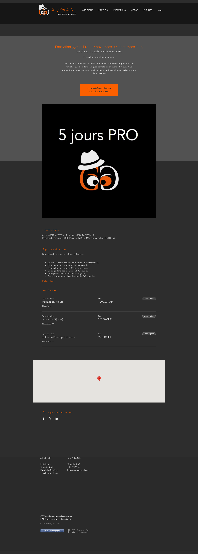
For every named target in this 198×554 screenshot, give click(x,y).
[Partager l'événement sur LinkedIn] (56, 418)
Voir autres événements (99, 91)
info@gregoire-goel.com (78, 470)
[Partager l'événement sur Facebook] (43, 418)
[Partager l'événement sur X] (50, 418)
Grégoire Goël (62, 10)
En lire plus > (48, 281)
